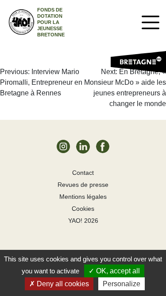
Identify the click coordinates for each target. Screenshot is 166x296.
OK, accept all (117, 271)
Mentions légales (83, 196)
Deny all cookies (62, 284)
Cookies (83, 208)
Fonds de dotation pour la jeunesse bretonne (51, 22)
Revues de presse (83, 184)
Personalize (121, 284)
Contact (83, 172)
